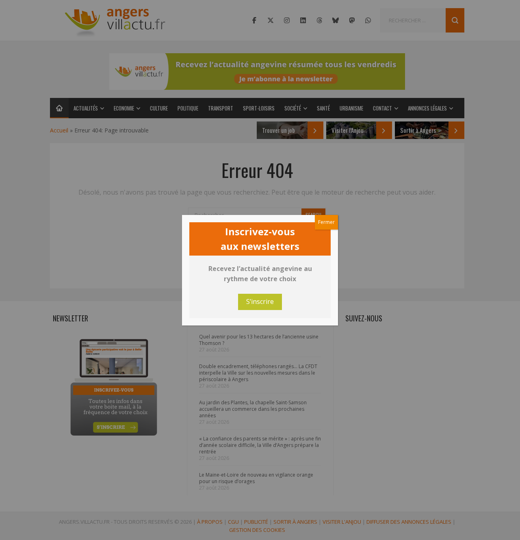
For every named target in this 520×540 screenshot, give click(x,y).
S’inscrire (260, 301)
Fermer (326, 222)
